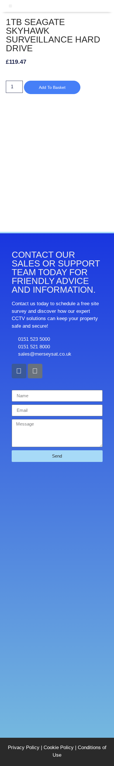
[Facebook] (19, 371)
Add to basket (52, 87)
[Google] (35, 371)
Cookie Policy (59, 747)
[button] (10, 6)
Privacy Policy (23, 747)
